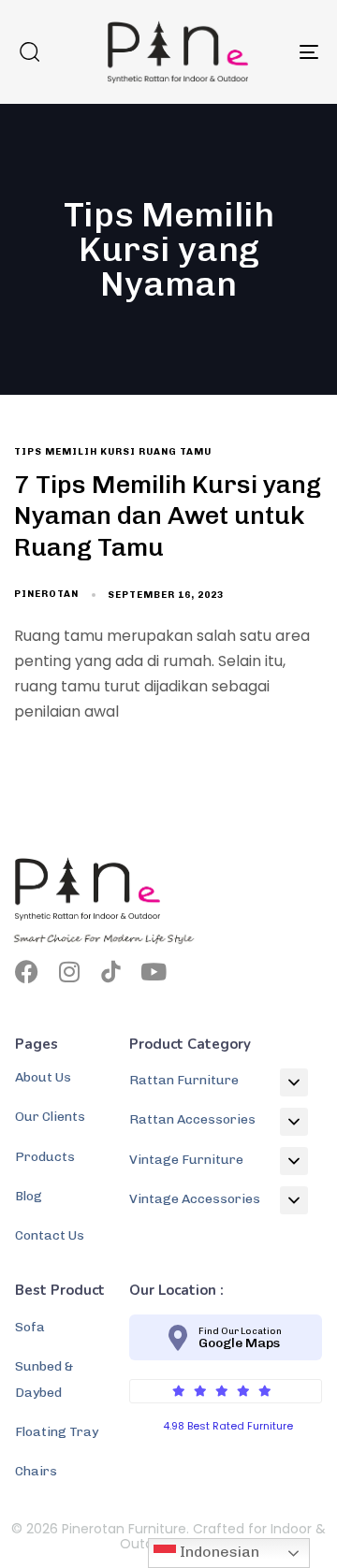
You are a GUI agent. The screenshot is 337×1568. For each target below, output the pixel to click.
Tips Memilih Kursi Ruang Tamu (113, 451)
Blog (28, 1196)
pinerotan (46, 594)
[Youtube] (153, 971)
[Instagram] (69, 971)
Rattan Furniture (184, 1080)
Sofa (30, 1327)
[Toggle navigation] (268, 52)
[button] (29, 51)
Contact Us (49, 1235)
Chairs (36, 1471)
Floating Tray (56, 1432)
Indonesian (217, 1552)
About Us (43, 1077)
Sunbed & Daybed (44, 1379)
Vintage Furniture (186, 1160)
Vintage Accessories (194, 1199)
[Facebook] (26, 971)
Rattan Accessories (192, 1119)
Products (45, 1157)
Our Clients (50, 1117)
